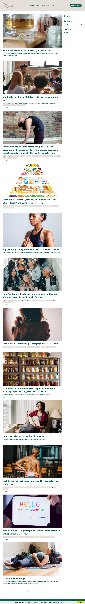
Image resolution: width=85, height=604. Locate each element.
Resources (44, 5)
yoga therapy (9, 55)
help (32, 53)
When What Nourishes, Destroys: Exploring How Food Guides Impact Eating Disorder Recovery (29, 201)
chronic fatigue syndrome (22, 581)
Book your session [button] (75, 5)
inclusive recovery (52, 103)
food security (31, 103)
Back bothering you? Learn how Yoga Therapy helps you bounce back (30, 483)
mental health (51, 53)
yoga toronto (14, 55)
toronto (56, 53)
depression (25, 53)
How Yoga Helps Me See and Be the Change (23, 436)
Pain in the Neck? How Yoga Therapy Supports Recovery (30, 344)
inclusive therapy (45, 53)
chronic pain (20, 53)
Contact (54, 5)
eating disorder (25, 103)
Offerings (38, 5)
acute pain (5, 53)
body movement (14, 53)
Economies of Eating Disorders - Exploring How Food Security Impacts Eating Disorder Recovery (29, 390)
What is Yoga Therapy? (14, 578)
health (29, 53)
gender (15, 300)
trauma (4, 55)
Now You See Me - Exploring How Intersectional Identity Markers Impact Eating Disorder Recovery (30, 296)
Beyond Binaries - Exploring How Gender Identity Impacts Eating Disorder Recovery (31, 532)
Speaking (32, 5)
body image (8, 103)
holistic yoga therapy (37, 53)
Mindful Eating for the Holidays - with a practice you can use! (31, 99)
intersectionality (57, 156)
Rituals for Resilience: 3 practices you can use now (28, 50)
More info (62, 602)
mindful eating (12, 105)
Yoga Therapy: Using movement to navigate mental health (31, 249)
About (49, 5)
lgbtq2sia (41, 252)
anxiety (9, 53)
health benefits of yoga (51, 581)
